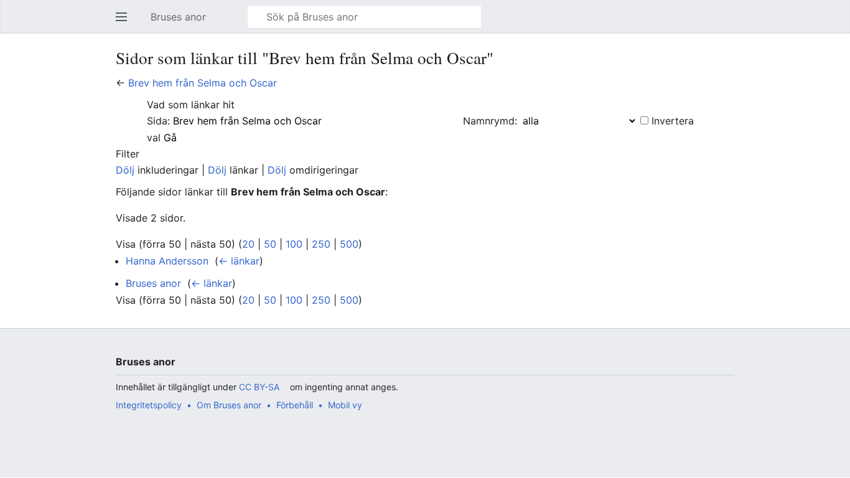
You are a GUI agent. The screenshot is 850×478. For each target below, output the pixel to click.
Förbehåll (294, 405)
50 (270, 244)
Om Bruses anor (229, 405)
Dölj (125, 170)
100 (294, 244)
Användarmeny (732, 23)
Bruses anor (153, 283)
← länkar (238, 261)
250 (321, 244)
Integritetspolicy (149, 405)
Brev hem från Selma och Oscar (202, 83)
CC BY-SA (259, 387)
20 (248, 244)
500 (349, 244)
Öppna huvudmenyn (125, 23)
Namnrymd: (490, 121)
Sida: (158, 121)
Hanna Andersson (167, 261)
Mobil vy (345, 405)
